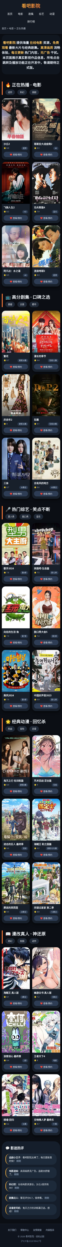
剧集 (31, 14)
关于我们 (12, 1230)
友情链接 (37, 1230)
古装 (22, 304)
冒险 (22, 728)
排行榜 (31, 21)
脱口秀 (25, 516)
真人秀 (11, 516)
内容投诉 (50, 1230)
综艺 (41, 14)
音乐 (38, 516)
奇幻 (10, 941)
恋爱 (34, 728)
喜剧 (34, 92)
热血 (10, 728)
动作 (10, 92)
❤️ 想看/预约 (16, 155)
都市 (34, 304)
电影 (20, 14)
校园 (22, 941)
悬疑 (10, 304)
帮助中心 (24, 1230)
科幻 (22, 92)
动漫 (52, 14)
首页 (9, 14)
